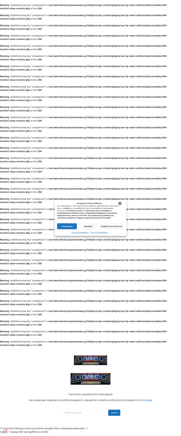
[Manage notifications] (5, 431)
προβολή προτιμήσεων (111, 226)
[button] (120, 203)
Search (114, 412)
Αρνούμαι (88, 226)
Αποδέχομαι (67, 226)
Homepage (146, 400)
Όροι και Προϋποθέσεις (80, 232)
